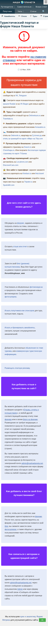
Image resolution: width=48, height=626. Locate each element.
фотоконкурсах (36, 287)
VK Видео (24, 104)
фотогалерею (10, 297)
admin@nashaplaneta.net (32, 463)
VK (16, 96)
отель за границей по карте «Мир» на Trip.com (23, 139)
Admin (20, 589)
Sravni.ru (27, 147)
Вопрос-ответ (41, 7)
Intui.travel (39, 173)
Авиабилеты (9, 16)
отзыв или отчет (20, 247)
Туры (35, 16)
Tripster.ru (28, 182)
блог (6, 526)
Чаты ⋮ (21, 11)
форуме (20, 223)
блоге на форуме (30, 419)
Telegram (23, 96)
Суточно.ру (37, 135)
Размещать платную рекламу (17, 368)
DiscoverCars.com (10, 165)
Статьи (33, 11)
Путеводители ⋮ (8, 7)
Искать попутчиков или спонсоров (19, 311)
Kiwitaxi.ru (27, 173)
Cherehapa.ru (8, 150)
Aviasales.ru (40, 127)
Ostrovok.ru (15, 135)
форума (8, 419)
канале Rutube (9, 104)
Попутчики (7, 11)
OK (42, 620)
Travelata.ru (8, 119)
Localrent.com (22, 162)
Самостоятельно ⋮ (25, 7)
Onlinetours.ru (35, 115)
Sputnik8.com (8, 185)
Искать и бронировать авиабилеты (20, 328)
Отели (24, 16)
